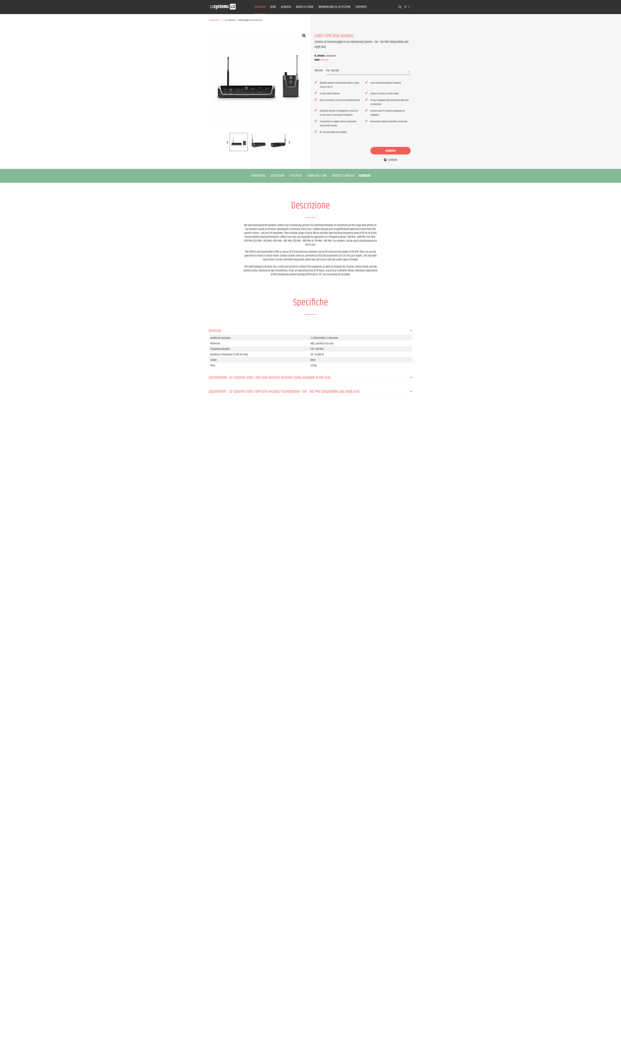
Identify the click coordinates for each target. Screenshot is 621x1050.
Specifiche (296, 175)
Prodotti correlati (343, 175)
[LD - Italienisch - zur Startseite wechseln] (223, 6)
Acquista (391, 151)
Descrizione (278, 175)
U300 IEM (324, 60)
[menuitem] (260, 7)
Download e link (317, 175)
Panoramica (258, 175)
